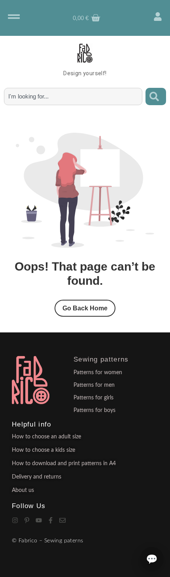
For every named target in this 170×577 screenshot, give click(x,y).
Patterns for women (98, 372)
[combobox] (73, 96)
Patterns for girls (93, 398)
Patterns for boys (94, 410)
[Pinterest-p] (27, 520)
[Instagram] (15, 520)
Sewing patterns (101, 359)
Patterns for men (94, 385)
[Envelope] (62, 520)
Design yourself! (84, 73)
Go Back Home (85, 308)
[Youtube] (39, 520)
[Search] (155, 96)
